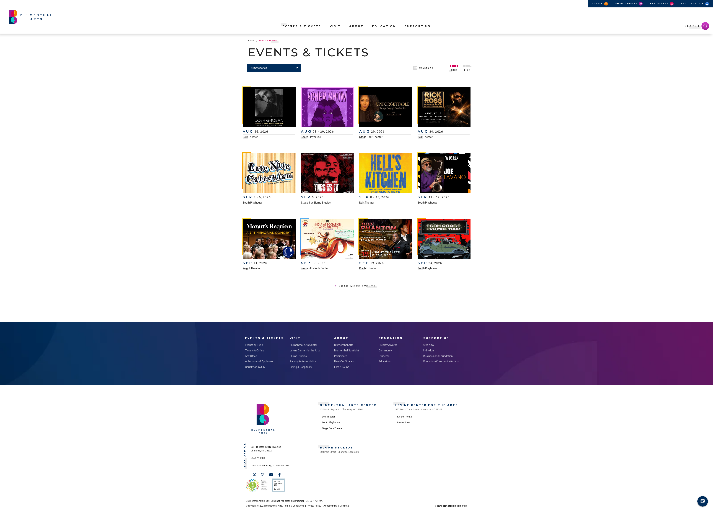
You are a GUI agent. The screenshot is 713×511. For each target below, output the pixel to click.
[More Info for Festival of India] (327, 239)
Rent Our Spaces (344, 361)
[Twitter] (254, 475)
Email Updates (627, 4)
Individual (428, 350)
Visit (335, 26)
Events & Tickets (301, 26)
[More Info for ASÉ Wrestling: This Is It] (327, 173)
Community (386, 350)
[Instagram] (262, 475)
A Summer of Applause (259, 361)
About (356, 26)
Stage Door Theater (370, 136)
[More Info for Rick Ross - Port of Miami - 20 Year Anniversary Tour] (444, 107)
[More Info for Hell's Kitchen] (385, 173)
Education (384, 26)
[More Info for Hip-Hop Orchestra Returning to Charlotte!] (385, 239)
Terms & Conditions (293, 505)
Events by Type (254, 344)
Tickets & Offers (254, 350)
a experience (451, 505)
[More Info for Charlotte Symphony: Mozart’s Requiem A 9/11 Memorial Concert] (269, 239)
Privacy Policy (314, 505)
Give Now (428, 344)
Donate (598, 4)
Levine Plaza (403, 422)
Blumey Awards (388, 344)
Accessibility (330, 505)
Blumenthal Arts (343, 344)
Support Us (418, 26)
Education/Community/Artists (441, 361)
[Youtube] (271, 475)
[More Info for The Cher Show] (327, 107)
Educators (385, 361)
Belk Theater (250, 136)
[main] (356, 178)
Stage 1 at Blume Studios (316, 202)
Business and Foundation (438, 356)
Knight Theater (251, 268)
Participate (340, 356)
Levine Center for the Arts (305, 350)
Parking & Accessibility (303, 361)
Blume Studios (298, 356)
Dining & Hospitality (301, 367)
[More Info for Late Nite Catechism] (269, 173)
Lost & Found (341, 367)
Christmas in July (255, 367)
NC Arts (257, 485)
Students (384, 356)
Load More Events (357, 285)
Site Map (344, 505)
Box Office (251, 356)
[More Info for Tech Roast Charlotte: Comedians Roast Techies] (444, 239)
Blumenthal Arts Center (315, 268)
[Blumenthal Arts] (263, 433)
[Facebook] (279, 475)
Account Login (693, 4)
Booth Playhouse (311, 136)
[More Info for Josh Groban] (269, 107)
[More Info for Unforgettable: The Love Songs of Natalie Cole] (385, 107)
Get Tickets (659, 4)
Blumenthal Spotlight (346, 350)
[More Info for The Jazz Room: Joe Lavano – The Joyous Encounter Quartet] (444, 173)
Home (251, 40)
